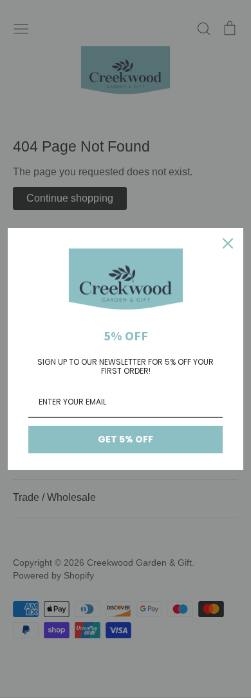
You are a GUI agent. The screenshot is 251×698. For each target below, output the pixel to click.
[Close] (227, 243)
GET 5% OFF (125, 439)
